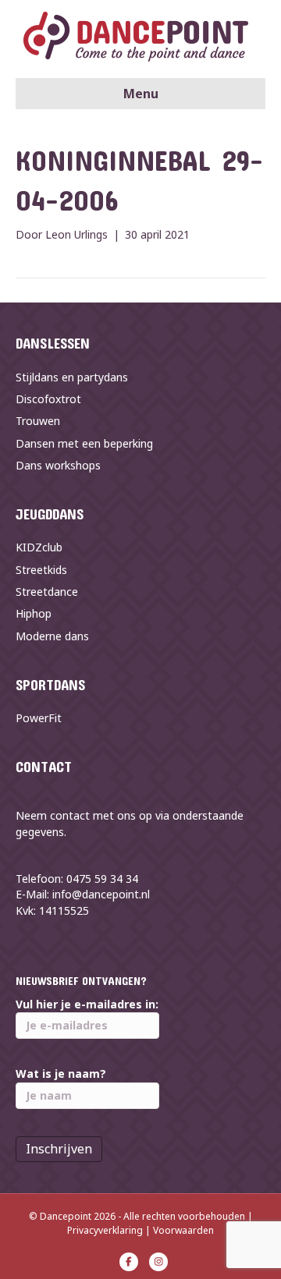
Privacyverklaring (105, 1230)
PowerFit (39, 717)
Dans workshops (58, 465)
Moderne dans (52, 636)
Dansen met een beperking (84, 443)
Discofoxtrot (48, 398)
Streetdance (47, 591)
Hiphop (34, 613)
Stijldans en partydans (72, 377)
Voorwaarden (183, 1230)
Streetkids (41, 569)
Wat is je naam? (61, 1073)
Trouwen (38, 420)
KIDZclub (39, 547)
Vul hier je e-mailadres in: (87, 1004)
